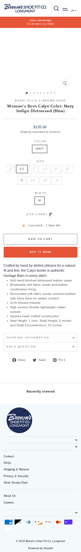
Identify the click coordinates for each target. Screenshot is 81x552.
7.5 (44, 168)
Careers (9, 502)
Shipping (26, 131)
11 (57, 180)
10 (45, 180)
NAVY (40, 148)
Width (40, 193)
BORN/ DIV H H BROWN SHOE (40, 100)
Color (40, 141)
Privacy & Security (16, 476)
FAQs (7, 462)
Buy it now (40, 251)
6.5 (22, 168)
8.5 (67, 168)
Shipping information (27, 337)
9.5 (33, 180)
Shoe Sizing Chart (16, 482)
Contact (9, 456)
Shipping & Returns (16, 469)
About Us (10, 495)
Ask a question (21, 346)
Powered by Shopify (40, 548)
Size (40, 161)
